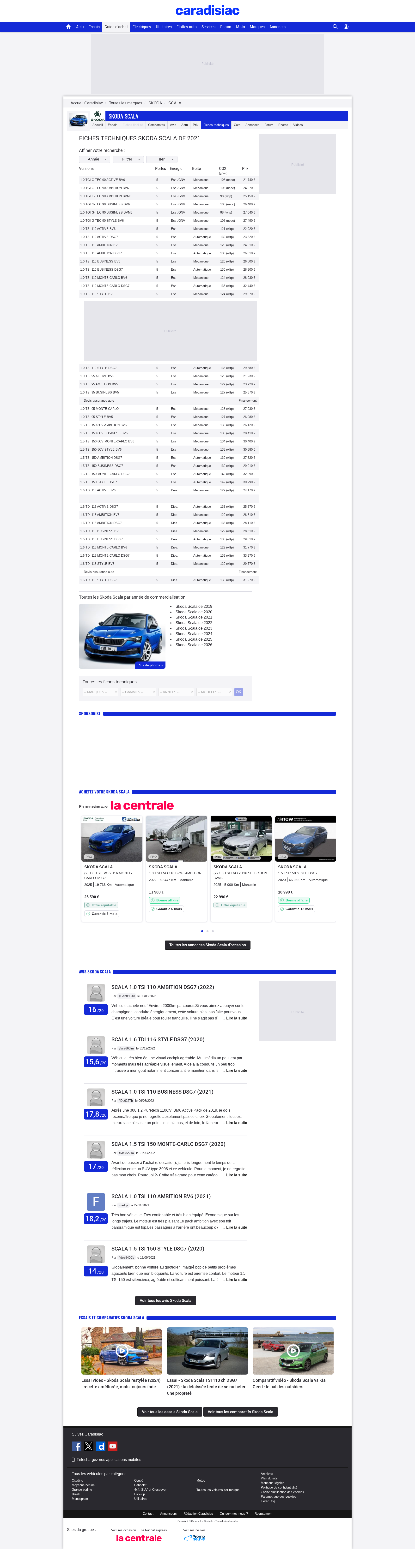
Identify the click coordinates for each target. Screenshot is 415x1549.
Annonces (277, 26)
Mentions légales (272, 1483)
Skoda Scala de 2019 (194, 606)
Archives (267, 1474)
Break (76, 1494)
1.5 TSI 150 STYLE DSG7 (98, 482)
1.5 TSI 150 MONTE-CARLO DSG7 (105, 474)
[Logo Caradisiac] (207, 19)
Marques (257, 26)
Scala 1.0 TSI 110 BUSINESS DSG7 (162, 1092)
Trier (161, 159)
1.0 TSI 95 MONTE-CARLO (99, 409)
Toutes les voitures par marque (217, 1490)
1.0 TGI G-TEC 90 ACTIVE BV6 (102, 180)
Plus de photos (150, 665)
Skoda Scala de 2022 (194, 623)
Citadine (77, 1480)
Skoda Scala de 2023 (194, 628)
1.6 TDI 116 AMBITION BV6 (99, 515)
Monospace (80, 1499)
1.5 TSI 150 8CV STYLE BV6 (101, 449)
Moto (240, 26)
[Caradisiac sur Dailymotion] (101, 1447)
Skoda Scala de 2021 (194, 617)
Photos (283, 125)
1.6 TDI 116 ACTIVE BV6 (98, 490)
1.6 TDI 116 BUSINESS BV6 (100, 531)
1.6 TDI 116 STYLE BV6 (97, 564)
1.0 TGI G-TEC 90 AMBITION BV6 (104, 188)
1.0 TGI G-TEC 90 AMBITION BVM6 (105, 196)
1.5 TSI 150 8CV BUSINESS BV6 (104, 433)
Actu (80, 26)
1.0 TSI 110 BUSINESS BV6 (100, 261)
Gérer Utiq (268, 1501)
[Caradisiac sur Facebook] (77, 1447)
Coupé (138, 1480)
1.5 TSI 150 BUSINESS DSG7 (101, 466)
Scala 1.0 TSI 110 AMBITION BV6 (161, 1196)
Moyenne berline (83, 1485)
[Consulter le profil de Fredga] (96, 1211)
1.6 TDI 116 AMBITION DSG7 (101, 523)
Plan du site (269, 1478)
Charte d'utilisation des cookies (282, 1492)
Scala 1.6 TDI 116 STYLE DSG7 (158, 1040)
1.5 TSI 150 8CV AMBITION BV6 (103, 425)
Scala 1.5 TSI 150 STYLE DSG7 (157, 1249)
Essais (94, 26)
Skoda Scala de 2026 (194, 645)
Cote (237, 125)
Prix (195, 125)
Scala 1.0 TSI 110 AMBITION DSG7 (162, 987)
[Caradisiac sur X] (89, 1447)
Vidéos (298, 125)
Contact (148, 1513)
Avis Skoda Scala (95, 972)
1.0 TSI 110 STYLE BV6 (97, 294)
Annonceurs (168, 1513)
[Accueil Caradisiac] (68, 26)
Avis (173, 125)
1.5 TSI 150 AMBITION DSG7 (101, 457)
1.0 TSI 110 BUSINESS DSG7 (101, 269)
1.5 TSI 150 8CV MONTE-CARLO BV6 (107, 441)
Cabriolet (140, 1485)
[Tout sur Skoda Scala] (78, 126)
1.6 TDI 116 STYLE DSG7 (98, 580)
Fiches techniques (216, 125)
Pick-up (139, 1494)
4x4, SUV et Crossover (150, 1489)
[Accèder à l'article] (121, 1351)
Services (208, 26)
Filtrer (127, 159)
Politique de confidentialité (279, 1487)
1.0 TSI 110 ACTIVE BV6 (98, 229)
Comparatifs (156, 125)
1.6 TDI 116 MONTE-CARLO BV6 (103, 547)
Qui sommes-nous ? (234, 1513)
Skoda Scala (123, 116)
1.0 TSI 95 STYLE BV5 (96, 417)
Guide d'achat (116, 26)
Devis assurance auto (99, 400)
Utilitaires (164, 26)
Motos (200, 1480)
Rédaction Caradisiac (198, 1513)
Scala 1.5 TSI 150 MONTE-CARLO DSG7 (168, 1144)
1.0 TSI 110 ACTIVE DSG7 (99, 237)
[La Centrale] (139, 1542)
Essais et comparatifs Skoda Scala (111, 1318)
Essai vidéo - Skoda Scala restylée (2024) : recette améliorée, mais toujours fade (120, 1383)
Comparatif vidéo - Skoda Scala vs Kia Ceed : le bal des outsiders (289, 1383)
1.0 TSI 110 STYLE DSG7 (98, 368)
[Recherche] (335, 27)
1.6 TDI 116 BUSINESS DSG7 (101, 539)
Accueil (97, 125)
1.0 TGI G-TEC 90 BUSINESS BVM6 (106, 212)
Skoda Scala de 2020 (194, 612)
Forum (225, 26)
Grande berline (82, 1489)
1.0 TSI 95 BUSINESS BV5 (99, 392)
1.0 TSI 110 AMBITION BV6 (99, 245)
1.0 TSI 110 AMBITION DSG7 (101, 253)
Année (93, 159)
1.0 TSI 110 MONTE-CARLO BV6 (103, 278)
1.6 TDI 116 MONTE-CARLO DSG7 (104, 555)
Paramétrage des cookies (278, 1496)
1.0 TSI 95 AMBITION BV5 (99, 384)
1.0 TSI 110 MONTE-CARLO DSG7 (104, 286)
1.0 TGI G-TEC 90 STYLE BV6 (102, 220)
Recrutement (263, 1513)
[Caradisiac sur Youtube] (112, 1447)
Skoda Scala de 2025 (194, 639)
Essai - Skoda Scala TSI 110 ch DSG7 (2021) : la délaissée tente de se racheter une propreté (206, 1387)
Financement (248, 400)
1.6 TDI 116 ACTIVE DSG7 (99, 506)
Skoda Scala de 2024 (194, 634)
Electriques (142, 26)
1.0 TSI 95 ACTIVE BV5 (97, 376)
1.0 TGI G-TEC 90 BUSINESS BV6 (105, 204)
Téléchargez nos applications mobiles (109, 1460)
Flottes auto (187, 26)
